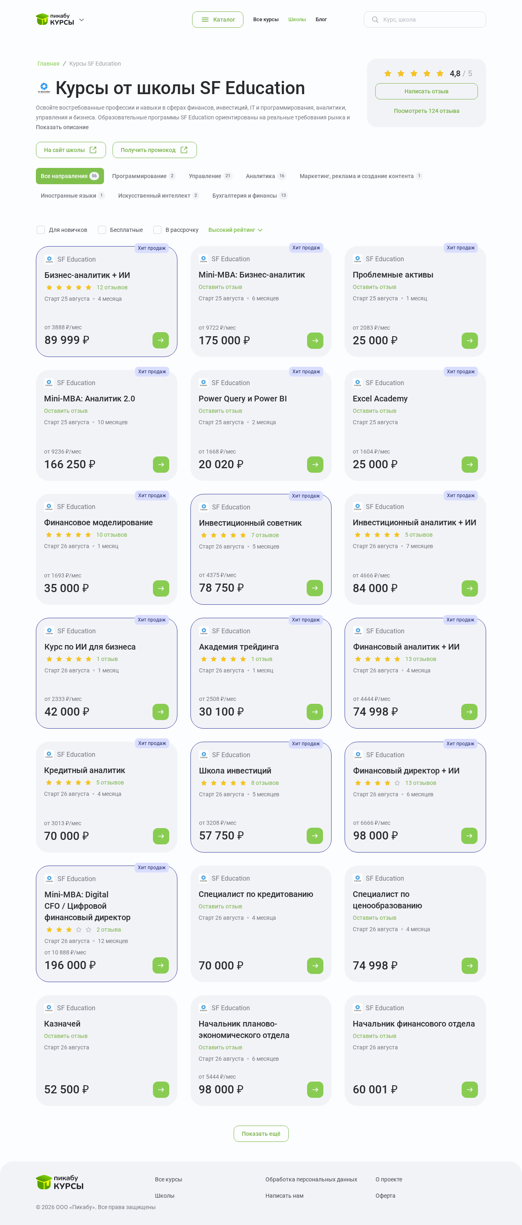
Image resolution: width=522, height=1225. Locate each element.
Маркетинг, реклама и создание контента (360, 176)
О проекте (389, 1179)
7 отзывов (265, 535)
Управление (209, 176)
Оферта (386, 1195)
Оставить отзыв (220, 287)
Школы (297, 19)
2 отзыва (109, 929)
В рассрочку (182, 230)
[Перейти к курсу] (161, 340)
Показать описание (62, 127)
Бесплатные (126, 230)
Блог (321, 19)
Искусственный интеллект (157, 195)
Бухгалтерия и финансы (249, 195)
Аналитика (265, 176)
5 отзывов (419, 534)
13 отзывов (420, 659)
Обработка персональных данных (311, 1179)
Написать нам (284, 1195)
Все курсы (266, 19)
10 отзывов (111, 534)
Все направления (69, 176)
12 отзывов (112, 287)
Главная (49, 63)
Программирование (142, 176)
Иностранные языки (72, 195)
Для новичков (68, 230)
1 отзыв (107, 659)
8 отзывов (265, 783)
